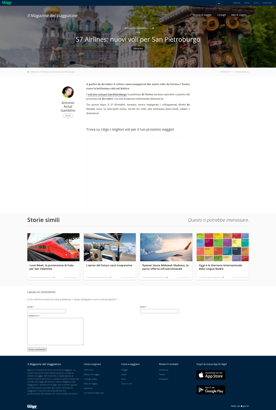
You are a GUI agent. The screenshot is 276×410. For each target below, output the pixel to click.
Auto (123, 379)
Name (30, 307)
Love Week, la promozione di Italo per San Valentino (51, 267)
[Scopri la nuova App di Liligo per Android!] (211, 389)
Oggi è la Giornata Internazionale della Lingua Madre (220, 267)
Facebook (163, 369)
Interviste (88, 388)
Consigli (221, 14)
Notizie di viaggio (202, 14)
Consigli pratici (90, 379)
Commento (33, 316)
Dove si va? (126, 383)
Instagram (163, 379)
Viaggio (124, 369)
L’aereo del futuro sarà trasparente (109, 265)
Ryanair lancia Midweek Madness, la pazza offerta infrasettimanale (165, 267)
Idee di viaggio (239, 14)
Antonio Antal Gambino (41, 277)
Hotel (123, 374)
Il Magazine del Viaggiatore (52, 15)
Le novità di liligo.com (94, 392)
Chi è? (68, 115)
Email (143, 307)
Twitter (162, 374)
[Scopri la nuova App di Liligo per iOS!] (211, 375)
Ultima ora (138, 48)
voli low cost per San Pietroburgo (107, 94)
